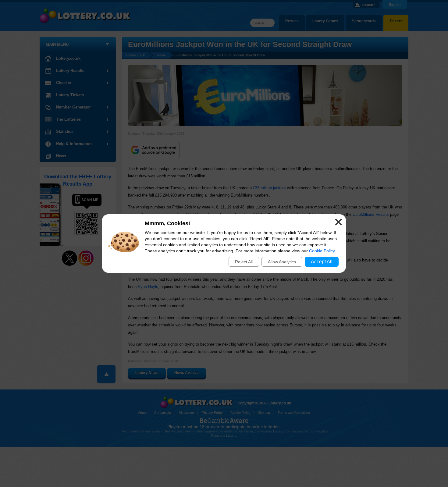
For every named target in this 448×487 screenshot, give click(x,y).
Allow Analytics (282, 261)
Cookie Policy (322, 250)
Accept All (321, 261)
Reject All (244, 261)
